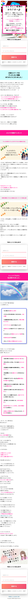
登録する (14, 57)
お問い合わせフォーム (5, 515)
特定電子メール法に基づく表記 (14, 596)
